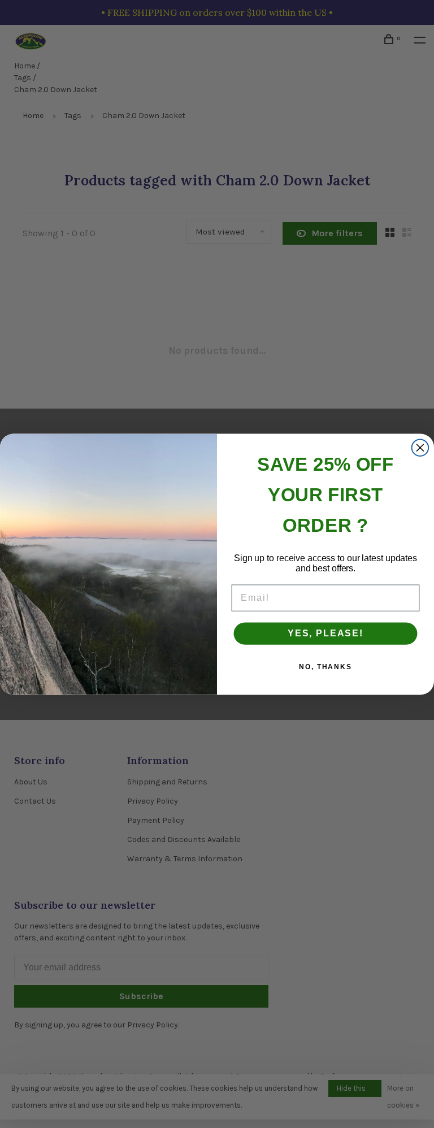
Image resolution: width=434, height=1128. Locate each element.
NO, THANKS (325, 667)
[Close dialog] (420, 447)
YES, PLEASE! (325, 633)
